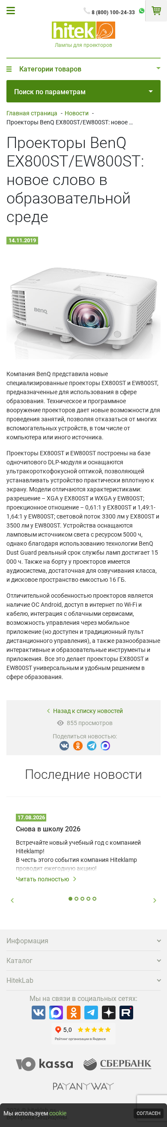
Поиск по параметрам (50, 92)
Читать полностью (42, 879)
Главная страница (31, 113)
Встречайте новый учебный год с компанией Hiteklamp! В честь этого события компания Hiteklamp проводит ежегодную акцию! (78, 855)
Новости (77, 113)
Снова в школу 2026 (48, 829)
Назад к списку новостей (88, 710)
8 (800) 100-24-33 (113, 12)
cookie (57, 1113)
